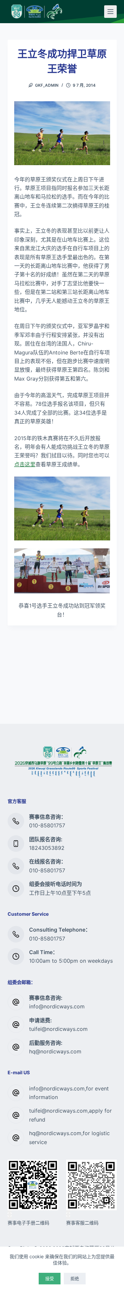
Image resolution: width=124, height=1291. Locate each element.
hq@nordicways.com (55, 1051)
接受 (49, 1278)
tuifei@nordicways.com (58, 1029)
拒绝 (74, 1278)
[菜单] (110, 11)
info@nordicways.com (57, 1006)
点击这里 (24, 464)
